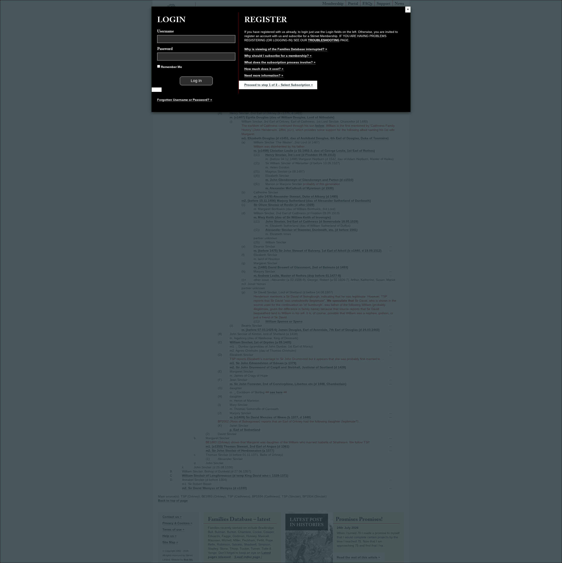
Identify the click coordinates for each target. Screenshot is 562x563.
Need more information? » (263, 75)
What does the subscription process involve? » (279, 62)
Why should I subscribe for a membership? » (278, 55)
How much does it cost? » (263, 69)
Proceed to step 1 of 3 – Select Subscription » (278, 85)
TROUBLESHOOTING (323, 40)
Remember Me (171, 67)
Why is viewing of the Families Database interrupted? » (285, 49)
